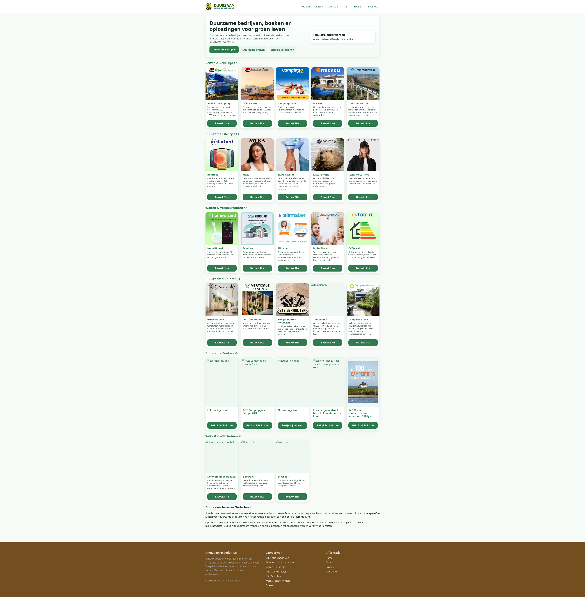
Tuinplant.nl (320, 319)
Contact (330, 562)
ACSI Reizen (250, 103)
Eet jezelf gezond (217, 410)
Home (329, 558)
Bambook (248, 476)
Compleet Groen (358, 319)
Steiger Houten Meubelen (287, 321)
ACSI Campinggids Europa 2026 (254, 411)
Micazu (317, 103)
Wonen (306, 6)
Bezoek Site (222, 123)
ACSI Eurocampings (219, 103)
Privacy (330, 567)
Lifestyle (333, 6)
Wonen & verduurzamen (280, 562)
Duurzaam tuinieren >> (223, 279)
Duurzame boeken (253, 49)
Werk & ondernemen (278, 580)
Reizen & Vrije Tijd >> (221, 63)
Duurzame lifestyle (276, 571)
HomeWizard (215, 248)
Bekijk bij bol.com (222, 425)
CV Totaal (354, 248)
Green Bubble (215, 319)
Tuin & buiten (273, 576)
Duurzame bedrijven (224, 49)
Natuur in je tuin (288, 410)
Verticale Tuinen (252, 319)
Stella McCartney (358, 174)
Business (373, 6)
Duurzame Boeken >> (221, 353)
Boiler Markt (320, 248)
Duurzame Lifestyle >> (222, 134)
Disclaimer (332, 571)
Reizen (319, 6)
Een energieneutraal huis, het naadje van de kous (327, 413)
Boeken (358, 6)
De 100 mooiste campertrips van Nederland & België (360, 413)
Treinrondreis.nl (358, 103)
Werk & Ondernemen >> (223, 436)
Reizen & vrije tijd (275, 567)
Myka (246, 174)
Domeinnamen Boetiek (221, 476)
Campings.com (287, 103)
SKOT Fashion (286, 174)
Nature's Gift (321, 174)
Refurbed (212, 174)
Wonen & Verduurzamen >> (226, 208)
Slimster (283, 248)
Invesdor (283, 476)
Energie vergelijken (282, 49)
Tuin (345, 6)
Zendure (248, 248)
